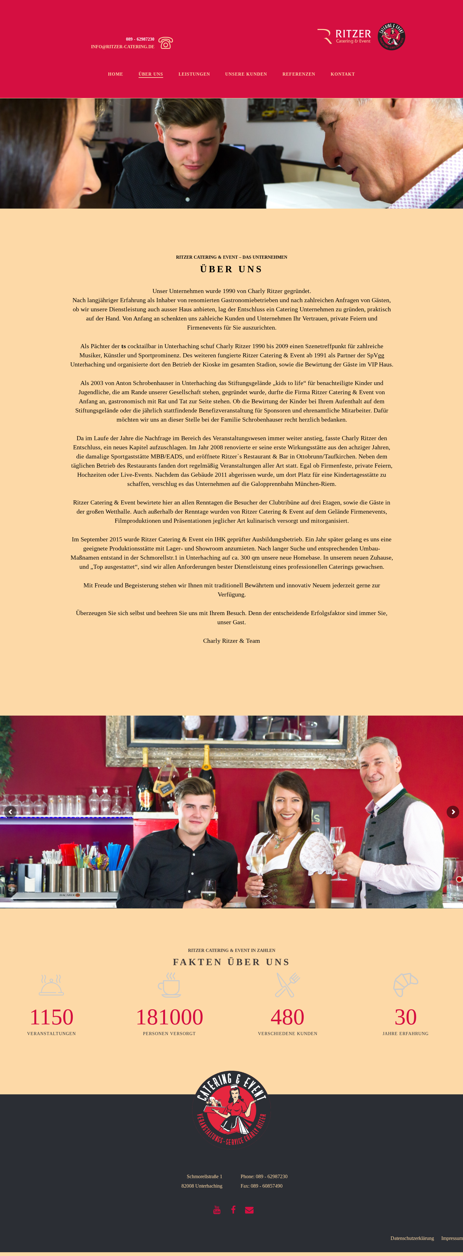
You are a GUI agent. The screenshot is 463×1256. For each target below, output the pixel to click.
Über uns (151, 74)
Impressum (452, 1238)
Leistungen (194, 74)
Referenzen (299, 74)
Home (115, 74)
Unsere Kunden (246, 74)
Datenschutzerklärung (412, 1238)
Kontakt (343, 74)
